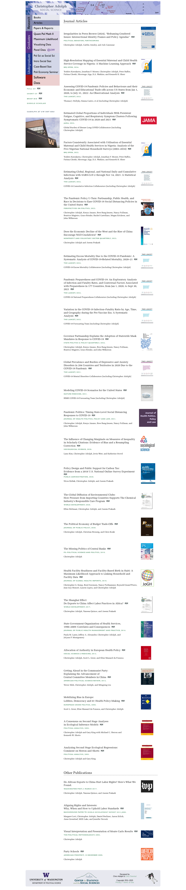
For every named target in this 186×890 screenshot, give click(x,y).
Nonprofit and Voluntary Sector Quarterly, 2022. (90, 238)
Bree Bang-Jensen (105, 213)
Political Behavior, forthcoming (81, 41)
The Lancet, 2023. (72, 96)
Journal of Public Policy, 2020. (80, 528)
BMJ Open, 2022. (71, 152)
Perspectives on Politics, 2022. (80, 208)
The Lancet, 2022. (72, 182)
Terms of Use (128, 882)
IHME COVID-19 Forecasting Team (79, 398)
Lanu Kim (68, 454)
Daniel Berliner (104, 817)
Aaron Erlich (117, 817)
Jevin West (98, 454)
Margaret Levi (70, 817)
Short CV (32, 94)
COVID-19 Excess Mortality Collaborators (82, 267)
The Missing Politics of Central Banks (85, 549)
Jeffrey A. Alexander (87, 635)
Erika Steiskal (130, 876)
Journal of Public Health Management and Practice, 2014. (95, 630)
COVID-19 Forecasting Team (76, 324)
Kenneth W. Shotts (72, 735)
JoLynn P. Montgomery (74, 638)
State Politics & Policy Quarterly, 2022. (84, 343)
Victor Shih (69, 685)
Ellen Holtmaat (70, 509)
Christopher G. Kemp (73, 585)
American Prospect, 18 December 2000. (83, 855)
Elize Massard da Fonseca (112, 658)
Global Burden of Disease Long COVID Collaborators (87, 128)
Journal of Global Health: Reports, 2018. (85, 581)
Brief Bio (32, 99)
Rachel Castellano (102, 216)
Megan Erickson (118, 216)
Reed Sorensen (90, 585)
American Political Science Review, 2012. (85, 681)
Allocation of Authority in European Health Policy (92, 650)
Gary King (91, 733)
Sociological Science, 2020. (78, 449)
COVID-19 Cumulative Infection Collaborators (84, 186)
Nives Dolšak (69, 481)
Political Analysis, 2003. (76, 728)
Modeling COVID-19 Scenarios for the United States (93, 390)
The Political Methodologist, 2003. (82, 835)
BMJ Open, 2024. (71, 67)
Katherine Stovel (115, 454)
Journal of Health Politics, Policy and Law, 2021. (90, 419)
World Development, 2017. (77, 607)
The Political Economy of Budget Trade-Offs (89, 524)
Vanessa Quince (90, 611)
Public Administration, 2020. (79, 477)
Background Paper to (95, 812)
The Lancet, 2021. (72, 372)
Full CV (31, 89)
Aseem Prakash (93, 243)
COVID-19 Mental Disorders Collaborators (83, 377)
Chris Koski (109, 532)
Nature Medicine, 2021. (75, 394)
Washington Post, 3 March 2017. (80, 789)
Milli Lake (83, 819)
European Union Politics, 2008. (80, 705)
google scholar (36, 103)
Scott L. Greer (89, 658)
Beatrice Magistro (72, 216)
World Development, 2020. (77, 505)
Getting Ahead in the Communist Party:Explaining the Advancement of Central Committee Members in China (86, 674)
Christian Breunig (91, 532)
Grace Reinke (86, 216)
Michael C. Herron (109, 733)
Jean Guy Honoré (71, 588)
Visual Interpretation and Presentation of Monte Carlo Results (99, 831)
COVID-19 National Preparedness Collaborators (85, 297)
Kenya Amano (89, 213)
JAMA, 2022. (69, 123)
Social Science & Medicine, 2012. (80, 654)
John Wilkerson (71, 218)
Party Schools (72, 851)
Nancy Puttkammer (107, 585)
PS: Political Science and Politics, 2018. (84, 552)
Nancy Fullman (121, 213)
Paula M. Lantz (70, 635)
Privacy (119, 882)
